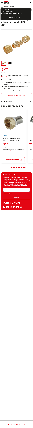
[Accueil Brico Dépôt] (6, 2)
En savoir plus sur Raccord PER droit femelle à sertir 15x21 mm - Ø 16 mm (13, 136)
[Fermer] (29, 10)
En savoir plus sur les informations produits (16, 101)
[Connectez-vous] (27, 2)
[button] (9, 167)
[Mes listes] (22, 2)
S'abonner (16, 197)
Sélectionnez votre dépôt (15, 95)
